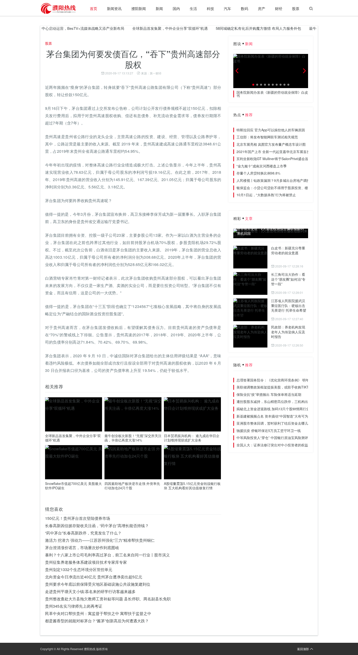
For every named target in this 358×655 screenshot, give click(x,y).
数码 (244, 8)
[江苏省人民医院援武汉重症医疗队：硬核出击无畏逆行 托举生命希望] (250, 309)
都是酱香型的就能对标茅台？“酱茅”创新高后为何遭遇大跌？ (97, 621)
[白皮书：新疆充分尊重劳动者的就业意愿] (250, 257)
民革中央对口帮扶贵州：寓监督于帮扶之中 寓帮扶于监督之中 (98, 613)
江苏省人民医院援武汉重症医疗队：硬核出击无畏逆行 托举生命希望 (288, 305)
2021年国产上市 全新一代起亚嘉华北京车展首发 (273, 151)
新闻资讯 (114, 8)
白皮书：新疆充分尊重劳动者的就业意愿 (288, 250)
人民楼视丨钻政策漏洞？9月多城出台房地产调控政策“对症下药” (284, 180)
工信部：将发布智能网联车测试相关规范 (267, 136)
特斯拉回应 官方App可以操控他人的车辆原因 (270, 129)
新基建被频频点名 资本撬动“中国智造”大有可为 (272, 416)
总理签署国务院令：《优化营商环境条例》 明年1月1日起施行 (283, 380)
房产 (261, 8)
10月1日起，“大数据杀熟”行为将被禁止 (266, 194)
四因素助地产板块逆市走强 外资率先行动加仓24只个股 (132, 485)
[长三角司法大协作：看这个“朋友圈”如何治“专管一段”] (250, 283)
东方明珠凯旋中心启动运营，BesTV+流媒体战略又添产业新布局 (61, 28)
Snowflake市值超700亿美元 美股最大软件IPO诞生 (73, 485)
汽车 (227, 8)
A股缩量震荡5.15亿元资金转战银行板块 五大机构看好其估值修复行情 (192, 485)
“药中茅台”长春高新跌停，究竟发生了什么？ (83, 533)
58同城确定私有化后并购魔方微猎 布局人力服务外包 (247, 28)
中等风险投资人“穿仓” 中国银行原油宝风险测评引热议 (277, 437)
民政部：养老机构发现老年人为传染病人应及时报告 (288, 332)
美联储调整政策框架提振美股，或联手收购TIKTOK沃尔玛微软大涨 (286, 387)
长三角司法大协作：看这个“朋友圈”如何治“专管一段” (288, 279)
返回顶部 (303, 649)
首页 (93, 8)
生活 (193, 8)
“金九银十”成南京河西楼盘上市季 (261, 166)
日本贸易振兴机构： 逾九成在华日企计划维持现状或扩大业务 (191, 437)
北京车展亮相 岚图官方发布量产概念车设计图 (271, 144)
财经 (278, 8)
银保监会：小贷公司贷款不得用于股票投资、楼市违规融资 (280, 187)
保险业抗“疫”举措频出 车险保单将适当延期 (268, 394)
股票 (295, 8)
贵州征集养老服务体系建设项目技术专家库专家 (86, 562)
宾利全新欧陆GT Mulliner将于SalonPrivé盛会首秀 (274, 158)
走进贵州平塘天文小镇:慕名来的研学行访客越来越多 (90, 591)
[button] (253, 85)
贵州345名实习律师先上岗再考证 (73, 606)
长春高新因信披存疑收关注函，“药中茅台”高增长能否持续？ (97, 525)
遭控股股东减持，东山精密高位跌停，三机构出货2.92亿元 (280, 401)
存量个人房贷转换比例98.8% (258, 173)
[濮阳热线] (58, 8)
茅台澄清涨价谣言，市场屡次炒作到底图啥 (82, 547)
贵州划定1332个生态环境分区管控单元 (78, 569)
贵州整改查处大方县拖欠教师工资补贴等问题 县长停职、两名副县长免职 (108, 599)
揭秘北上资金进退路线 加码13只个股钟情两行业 (273, 408)
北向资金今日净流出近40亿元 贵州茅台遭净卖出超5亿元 (93, 577)
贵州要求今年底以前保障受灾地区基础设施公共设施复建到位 (97, 584)
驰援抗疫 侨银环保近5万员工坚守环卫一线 (268, 430)
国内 (176, 8)
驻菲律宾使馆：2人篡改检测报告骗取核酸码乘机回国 (270, 231)
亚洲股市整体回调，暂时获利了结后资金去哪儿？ (273, 423)
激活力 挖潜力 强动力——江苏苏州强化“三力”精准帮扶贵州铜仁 (100, 540)
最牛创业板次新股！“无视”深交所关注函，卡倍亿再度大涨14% (132, 437)
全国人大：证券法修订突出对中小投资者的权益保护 (275, 444)
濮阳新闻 (138, 8)
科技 (210, 8)
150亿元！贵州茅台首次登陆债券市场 (77, 518)
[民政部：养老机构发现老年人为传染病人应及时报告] (250, 336)
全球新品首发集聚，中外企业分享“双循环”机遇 (159, 28)
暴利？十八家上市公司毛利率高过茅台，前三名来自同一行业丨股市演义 (107, 555)
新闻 (159, 8)
